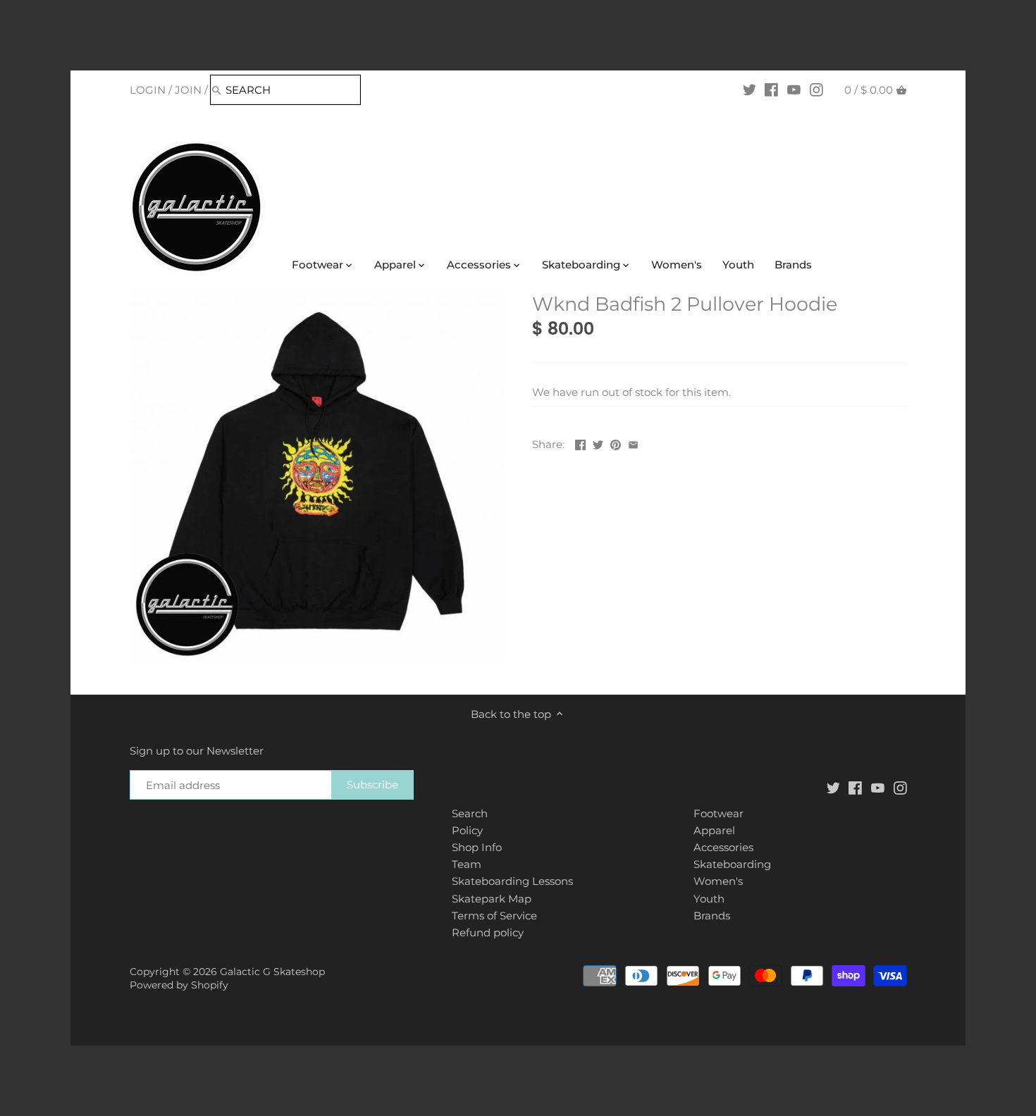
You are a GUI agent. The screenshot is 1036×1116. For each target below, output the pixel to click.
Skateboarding (732, 864)
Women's (718, 881)
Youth (708, 898)
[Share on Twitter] (598, 443)
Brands (711, 915)
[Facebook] (771, 89)
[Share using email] (633, 443)
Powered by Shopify (179, 985)
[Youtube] (794, 89)
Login (148, 90)
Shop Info (477, 847)
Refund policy (488, 932)
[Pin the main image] (615, 443)
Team (466, 864)
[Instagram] (816, 89)
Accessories (723, 847)
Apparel (714, 830)
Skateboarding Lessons (512, 881)
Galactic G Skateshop (272, 971)
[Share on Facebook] (580, 443)
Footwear (718, 813)
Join (188, 90)
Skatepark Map (491, 898)
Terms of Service (494, 915)
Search (470, 813)
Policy (467, 830)
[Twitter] (749, 89)
